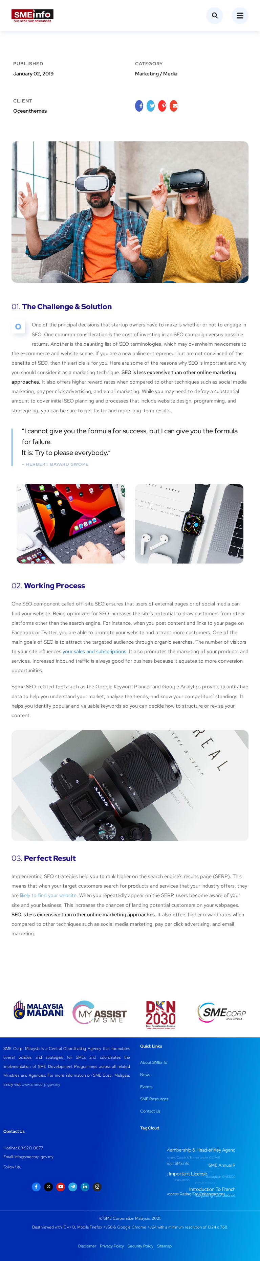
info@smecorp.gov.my (34, 1157)
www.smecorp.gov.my (41, 1084)
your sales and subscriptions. (95, 651)
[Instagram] (97, 1187)
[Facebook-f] (36, 1187)
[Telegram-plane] (72, 1187)
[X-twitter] (48, 1187)
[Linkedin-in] (85, 1187)
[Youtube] (60, 1187)
